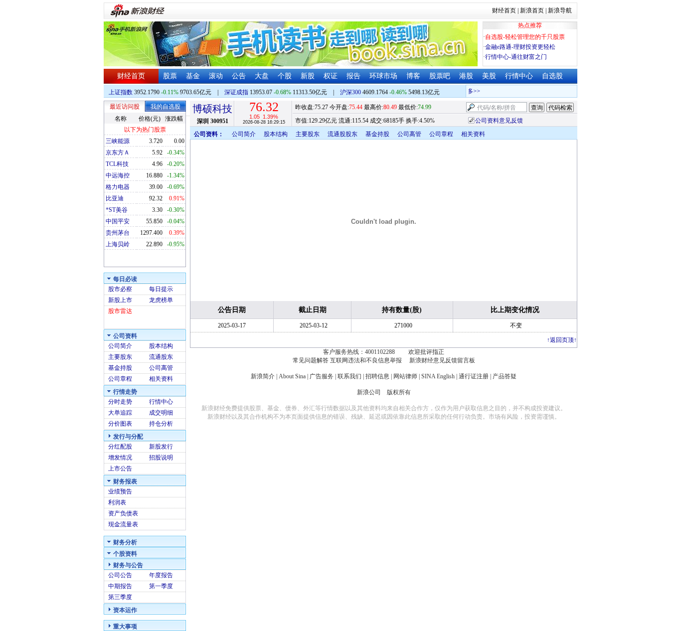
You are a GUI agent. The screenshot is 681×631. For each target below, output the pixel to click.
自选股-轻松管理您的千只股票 (525, 36)
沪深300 (350, 92)
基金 (193, 76)
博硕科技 (212, 108)
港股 (466, 76)
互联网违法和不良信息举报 (366, 360)
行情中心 (519, 76)
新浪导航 (560, 10)
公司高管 (161, 367)
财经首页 (504, 10)
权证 (331, 76)
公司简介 (120, 345)
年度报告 (161, 575)
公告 (239, 76)
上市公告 (120, 468)
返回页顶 (562, 339)
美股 (489, 76)
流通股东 (161, 356)
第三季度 (120, 597)
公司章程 (120, 378)
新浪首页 (532, 10)
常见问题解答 (311, 360)
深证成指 (236, 92)
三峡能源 (118, 141)
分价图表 (120, 423)
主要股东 (120, 356)
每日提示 (161, 289)
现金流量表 (123, 524)
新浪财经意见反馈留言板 (442, 360)
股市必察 (120, 289)
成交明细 (161, 412)
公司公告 (120, 575)
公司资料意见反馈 (499, 120)
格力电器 (118, 186)
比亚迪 (115, 198)
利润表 (117, 502)
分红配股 (120, 446)
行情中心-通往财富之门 (516, 56)
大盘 (262, 76)
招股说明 (161, 457)
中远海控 (118, 175)
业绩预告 (120, 491)
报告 (353, 76)
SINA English (438, 376)
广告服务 (322, 376)
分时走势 (120, 401)
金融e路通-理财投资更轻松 (520, 46)
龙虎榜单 (161, 300)
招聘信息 (377, 376)
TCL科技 (117, 163)
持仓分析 (161, 423)
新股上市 (120, 300)
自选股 (552, 76)
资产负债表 (123, 513)
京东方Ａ (118, 152)
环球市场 (383, 76)
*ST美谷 (117, 209)
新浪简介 (263, 376)
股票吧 (439, 76)
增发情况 (120, 457)
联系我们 (349, 376)
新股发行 (161, 446)
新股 (308, 76)
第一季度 (161, 586)
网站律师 (405, 376)
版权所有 (399, 392)
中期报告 (120, 586)
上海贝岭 (118, 244)
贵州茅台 (118, 232)
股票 (170, 76)
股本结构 (161, 345)
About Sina (292, 376)
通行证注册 (474, 376)
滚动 (216, 76)
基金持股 (120, 367)
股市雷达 (120, 311)
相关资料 (161, 378)
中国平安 (118, 221)
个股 (285, 76)
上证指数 (121, 92)
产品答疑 (504, 376)
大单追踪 (120, 412)
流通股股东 (342, 134)
